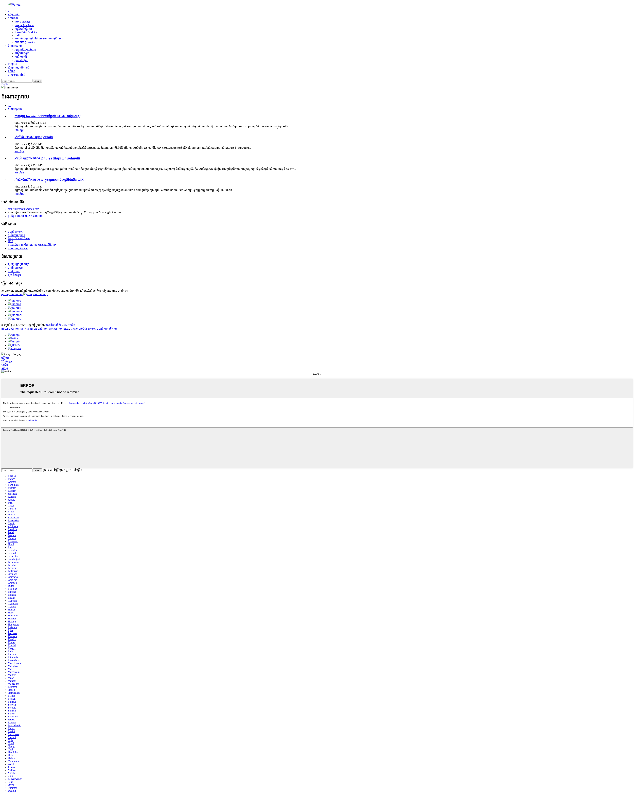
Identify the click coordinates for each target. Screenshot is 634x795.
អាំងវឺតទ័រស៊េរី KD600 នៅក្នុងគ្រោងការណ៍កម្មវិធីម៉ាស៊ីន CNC (50, 179)
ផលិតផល (13, 18)
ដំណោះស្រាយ (15, 45)
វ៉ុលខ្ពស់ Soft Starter (24, 25)
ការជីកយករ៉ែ (21, 56)
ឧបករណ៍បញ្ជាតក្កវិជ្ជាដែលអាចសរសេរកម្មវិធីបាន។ (39, 38)
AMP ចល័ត (69, 325)
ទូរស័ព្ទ (4, 364)
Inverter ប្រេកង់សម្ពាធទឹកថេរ (102, 328)
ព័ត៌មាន (11, 71)
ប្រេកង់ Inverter (22, 21)
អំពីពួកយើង (13, 14)
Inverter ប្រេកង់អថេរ (59, 328)
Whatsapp (6, 361)
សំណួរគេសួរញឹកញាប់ (18, 67)
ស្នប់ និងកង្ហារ (21, 60)
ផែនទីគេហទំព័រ (53, 325)
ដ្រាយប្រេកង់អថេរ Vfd (12, 328)
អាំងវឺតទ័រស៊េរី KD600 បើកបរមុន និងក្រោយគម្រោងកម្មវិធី (47, 158)
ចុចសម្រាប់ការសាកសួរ (12, 294)
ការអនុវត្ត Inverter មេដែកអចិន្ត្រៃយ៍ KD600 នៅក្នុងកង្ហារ (47, 116)
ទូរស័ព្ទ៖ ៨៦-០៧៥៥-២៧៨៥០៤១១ (25, 216)
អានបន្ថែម (19, 130)
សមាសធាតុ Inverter (25, 42)
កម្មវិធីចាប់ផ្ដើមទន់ (23, 29)
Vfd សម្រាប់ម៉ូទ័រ (78, 328)
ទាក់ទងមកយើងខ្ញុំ (16, 74)
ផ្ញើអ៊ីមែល (5, 358)
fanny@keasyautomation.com (23, 208)
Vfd (27, 328)
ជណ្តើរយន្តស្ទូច (22, 53)
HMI (17, 35)
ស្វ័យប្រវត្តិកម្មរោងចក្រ (25, 49)
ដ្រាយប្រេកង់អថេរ (39, 328)
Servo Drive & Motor (26, 32)
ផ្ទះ (9, 10)
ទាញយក (12, 64)
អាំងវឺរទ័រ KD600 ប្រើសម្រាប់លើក (34, 137)
